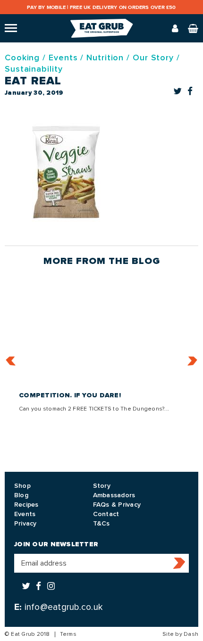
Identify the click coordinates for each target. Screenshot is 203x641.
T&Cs (101, 523)
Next (192, 360)
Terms (68, 634)
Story (101, 486)
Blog (21, 495)
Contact (106, 514)
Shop (22, 486)
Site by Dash (180, 634)
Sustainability (34, 69)
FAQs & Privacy (117, 505)
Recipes (26, 505)
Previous (11, 360)
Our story (153, 57)
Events (63, 57)
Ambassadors (114, 495)
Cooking (22, 57)
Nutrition (105, 57)
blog (146, 261)
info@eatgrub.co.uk (63, 607)
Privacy (25, 523)
